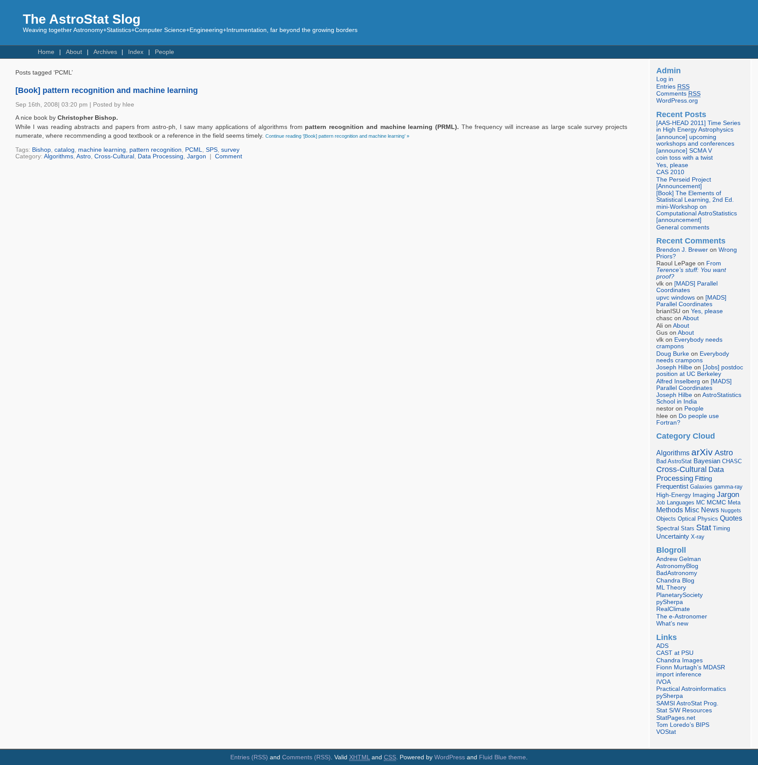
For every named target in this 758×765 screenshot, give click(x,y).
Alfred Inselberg (678, 381)
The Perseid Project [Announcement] (683, 182)
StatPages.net (675, 718)
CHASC (732, 461)
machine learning (102, 150)
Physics (707, 518)
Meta (734, 503)
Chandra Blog (675, 580)
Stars (687, 528)
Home (46, 52)
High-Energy (673, 495)
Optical (687, 518)
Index (135, 52)
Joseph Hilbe (674, 367)
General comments (682, 227)
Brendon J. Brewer (682, 250)
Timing (721, 528)
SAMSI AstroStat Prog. (687, 703)
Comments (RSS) (306, 757)
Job (660, 503)
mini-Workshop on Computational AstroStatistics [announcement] (696, 213)
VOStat (666, 732)
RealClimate (673, 609)
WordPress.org (677, 100)
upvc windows (675, 297)
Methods (669, 510)
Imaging (704, 494)
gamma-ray (728, 486)
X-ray (697, 536)
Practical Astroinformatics (691, 689)
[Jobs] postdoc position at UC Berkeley (699, 370)
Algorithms (58, 156)
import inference (678, 674)
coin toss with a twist (684, 157)
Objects (666, 518)
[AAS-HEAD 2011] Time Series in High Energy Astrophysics (698, 126)
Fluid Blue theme (502, 757)
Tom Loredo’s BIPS (682, 725)
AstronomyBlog (677, 566)
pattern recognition (155, 150)
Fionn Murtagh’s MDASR (690, 667)
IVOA (663, 682)
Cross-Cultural (114, 156)
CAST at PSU (675, 653)
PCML (193, 150)
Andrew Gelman (678, 559)
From (691, 270)
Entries (673, 86)
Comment (228, 156)
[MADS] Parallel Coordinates (687, 286)
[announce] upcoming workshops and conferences (695, 140)
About (74, 52)
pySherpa (669, 602)
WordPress (449, 757)
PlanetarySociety (679, 595)
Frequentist (672, 486)
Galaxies (701, 486)
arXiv (702, 452)
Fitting (703, 478)
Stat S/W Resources (684, 710)
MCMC (716, 502)
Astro (83, 156)
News (710, 510)
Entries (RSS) (249, 757)
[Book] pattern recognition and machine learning (106, 90)
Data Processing (160, 156)
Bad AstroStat (674, 461)
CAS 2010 (670, 172)
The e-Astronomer (681, 616)
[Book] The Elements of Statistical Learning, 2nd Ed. (695, 196)
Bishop (41, 150)
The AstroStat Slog (81, 19)
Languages (680, 502)
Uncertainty (672, 536)
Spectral (667, 528)
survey (230, 150)
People (164, 52)
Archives (105, 52)
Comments (678, 93)
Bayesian (707, 461)
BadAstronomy (676, 573)
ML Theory (671, 587)
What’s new (672, 623)
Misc (692, 510)
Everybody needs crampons (692, 357)
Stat (703, 527)
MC (700, 503)
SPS (212, 150)
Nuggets (731, 511)
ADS (662, 646)
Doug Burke (672, 353)
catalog (64, 150)
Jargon (196, 156)
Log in (664, 79)
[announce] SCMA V (684, 150)
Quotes (731, 518)
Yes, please (672, 165)
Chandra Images (679, 660)
